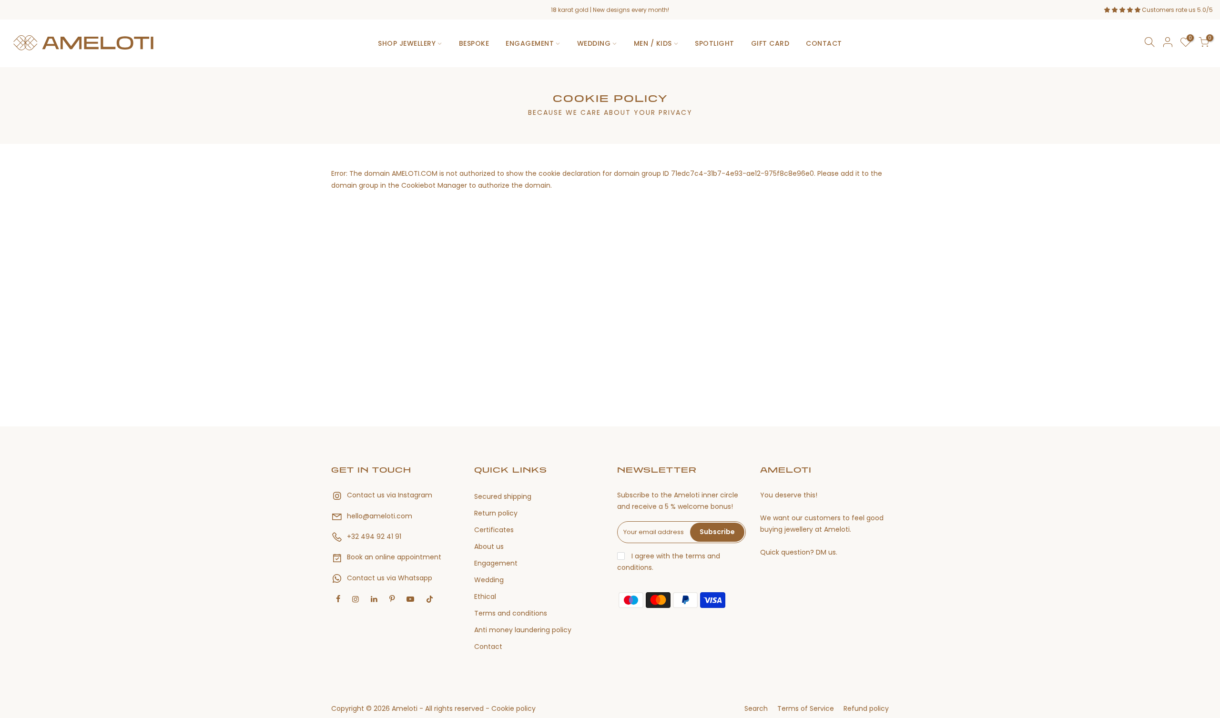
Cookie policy (513, 708)
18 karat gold (570, 10)
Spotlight (714, 43)
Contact (824, 43)
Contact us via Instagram (389, 495)
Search (756, 708)
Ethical (485, 596)
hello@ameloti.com (379, 516)
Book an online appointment (394, 557)
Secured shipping (502, 496)
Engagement (530, 43)
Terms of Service (805, 708)
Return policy (496, 513)
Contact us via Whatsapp (389, 578)
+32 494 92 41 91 (374, 536)
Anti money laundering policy (522, 630)
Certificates (494, 530)
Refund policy (866, 708)
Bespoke (474, 43)
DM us (826, 552)
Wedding (594, 43)
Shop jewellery (407, 43)
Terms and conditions (510, 613)
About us (489, 546)
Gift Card (770, 43)
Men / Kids (653, 43)
